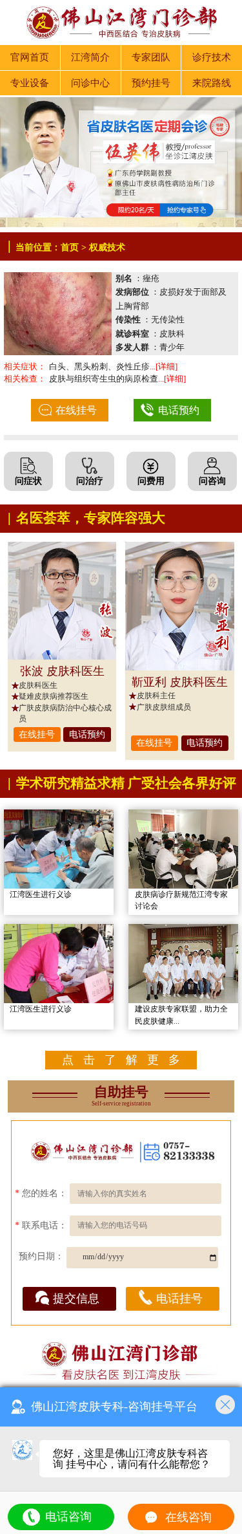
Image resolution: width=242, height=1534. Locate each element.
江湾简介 (90, 57)
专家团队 (151, 57)
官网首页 (29, 57)
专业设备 (29, 83)
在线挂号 (76, 410)
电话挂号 (179, 1298)
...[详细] (163, 366)
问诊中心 (90, 83)
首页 (70, 247)
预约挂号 (151, 83)
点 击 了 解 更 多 (121, 1059)
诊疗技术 (211, 57)
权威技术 (107, 247)
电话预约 (178, 410)
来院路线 (211, 83)
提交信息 (76, 1298)
